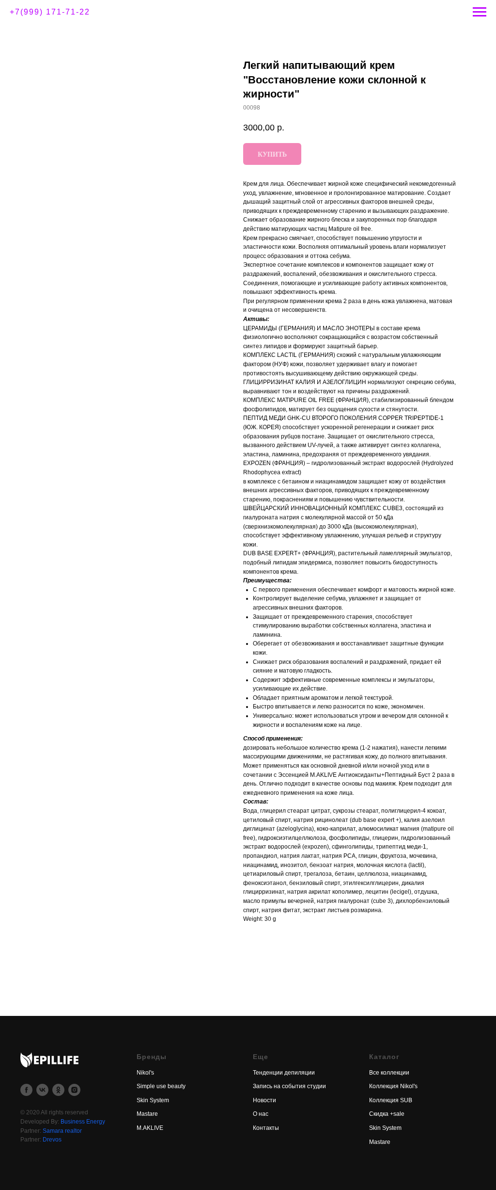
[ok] (58, 1090)
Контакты (266, 1128)
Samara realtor (62, 1130)
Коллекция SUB (390, 1100)
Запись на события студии (289, 1086)
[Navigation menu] (479, 12)
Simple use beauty (161, 1086)
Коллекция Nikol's (393, 1086)
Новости (264, 1100)
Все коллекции (389, 1072)
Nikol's (145, 1072)
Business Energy (83, 1121)
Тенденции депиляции (284, 1072)
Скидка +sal (385, 1113)
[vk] (42, 1090)
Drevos (52, 1139)
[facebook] (26, 1090)
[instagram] (74, 1090)
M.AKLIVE (150, 1128)
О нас (260, 1113)
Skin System (153, 1100)
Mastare (147, 1113)
